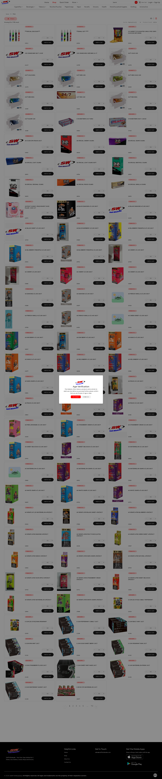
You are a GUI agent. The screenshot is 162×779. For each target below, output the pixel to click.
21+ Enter (76, 397)
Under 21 (86, 397)
